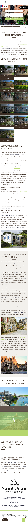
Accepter (5, 519)
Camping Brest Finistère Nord (6, 26)
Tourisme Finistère (16, 26)
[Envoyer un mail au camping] (7, 6)
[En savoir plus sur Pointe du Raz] (14, 424)
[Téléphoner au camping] (4, 6)
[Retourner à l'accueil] (4, 2)
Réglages (11, 519)
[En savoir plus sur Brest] (14, 399)
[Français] (2, 6)
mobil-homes (17, 168)
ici (16, 354)
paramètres (15, 516)
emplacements (23, 191)
